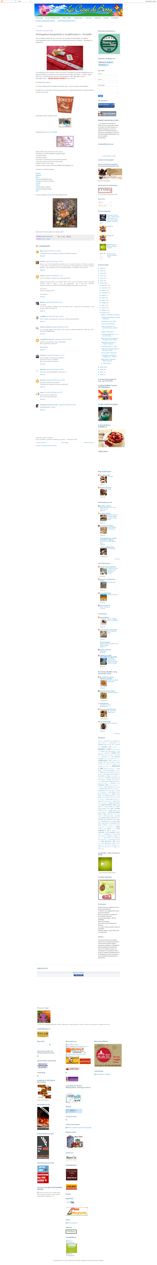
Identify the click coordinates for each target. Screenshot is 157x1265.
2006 (101, 374)
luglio (103, 297)
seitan (99, 834)
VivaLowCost (107, 846)
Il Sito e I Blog (66, 18)
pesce (104, 810)
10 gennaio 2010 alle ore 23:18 (56, 380)
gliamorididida (104, 617)
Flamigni (115, 774)
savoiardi (114, 830)
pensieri (104, 808)
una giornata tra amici (109, 843)
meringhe (103, 792)
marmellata (111, 790)
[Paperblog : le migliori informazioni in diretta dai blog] (70, 1203)
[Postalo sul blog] (64, 237)
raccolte (100, 819)
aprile (103, 305)
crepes (115, 764)
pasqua (100, 801)
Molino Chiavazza (103, 794)
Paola (55, 132)
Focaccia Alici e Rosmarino (109, 353)
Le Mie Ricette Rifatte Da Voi (66, 21)
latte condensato (108, 787)
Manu (37, 177)
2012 (101, 278)
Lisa (48, 132)
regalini (48, 239)
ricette (71, 1251)
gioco (109, 776)
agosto (104, 295)
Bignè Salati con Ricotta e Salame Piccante (112, 246)
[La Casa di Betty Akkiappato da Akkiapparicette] (72, 1063)
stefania (42, 275)
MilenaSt (42, 369)
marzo (104, 307)
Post (101, 202)
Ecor (119, 770)
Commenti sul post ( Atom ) (49, 445)
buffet (114, 753)
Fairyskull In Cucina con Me (48, 404)
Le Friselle (110, 476)
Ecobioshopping (110, 770)
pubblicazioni (114, 817)
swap (118, 839)
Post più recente (41, 442)
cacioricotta (109, 754)
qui (47, 92)
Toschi (118, 841)
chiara (42, 392)
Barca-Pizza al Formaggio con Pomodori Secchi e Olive (110, 339)
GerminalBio (101, 776)
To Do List (88, 18)
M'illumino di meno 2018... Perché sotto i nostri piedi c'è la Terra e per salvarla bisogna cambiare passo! (109, 218)
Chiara (38, 185)
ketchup (100, 787)
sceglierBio (101, 832)
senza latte (117, 834)
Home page (39, 18)
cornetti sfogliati (110, 762)
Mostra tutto (117, 558)
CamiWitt (43, 316)
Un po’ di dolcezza (105, 607)
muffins (113, 794)
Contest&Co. (115, 18)
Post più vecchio (89, 442)
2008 (101, 369)
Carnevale (104, 756)
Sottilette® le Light (112, 836)
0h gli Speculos (111, 582)
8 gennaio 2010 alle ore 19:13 (54, 302)
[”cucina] (66, 1120)
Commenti (103, 205)
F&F (37, 191)
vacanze (100, 845)
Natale (100, 796)
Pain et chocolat (105, 605)
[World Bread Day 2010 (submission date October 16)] (43, 1158)
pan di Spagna (107, 797)
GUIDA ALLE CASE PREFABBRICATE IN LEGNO (108, 656)
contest (115, 760)
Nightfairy (38, 175)
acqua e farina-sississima (108, 566)
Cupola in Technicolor (107, 332)
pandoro (102, 799)
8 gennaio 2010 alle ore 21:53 (59, 327)
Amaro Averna (102, 742)
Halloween (103, 779)
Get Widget (40, 26)
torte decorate (106, 841)
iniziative (101, 785)
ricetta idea (105, 823)
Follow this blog (78, 975)
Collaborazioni (78, 18)
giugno (104, 300)
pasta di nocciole (102, 803)
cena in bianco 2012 (112, 758)
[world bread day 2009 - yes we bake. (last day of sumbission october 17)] (43, 1183)
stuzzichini (112, 839)
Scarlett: (42, 261)
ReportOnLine (105, 821)
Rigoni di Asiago (103, 825)
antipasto (101, 744)
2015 (101, 270)
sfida (102, 836)
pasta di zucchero (114, 803)
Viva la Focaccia (105, 642)
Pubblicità (97, 18)
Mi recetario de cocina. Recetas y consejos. (107, 677)
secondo (112, 832)
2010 (101, 283)
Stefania (38, 187)
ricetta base (116, 821)
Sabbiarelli (110, 826)
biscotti (102, 751)
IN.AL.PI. (114, 783)
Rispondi (42, 256)
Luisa (51, 132)
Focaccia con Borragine (108, 324)
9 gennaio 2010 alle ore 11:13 (55, 355)
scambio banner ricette (109, 156)
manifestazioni (102, 790)
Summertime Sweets (105, 705)
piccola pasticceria (102, 812)
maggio (104, 302)
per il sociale (115, 808)
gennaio (104, 312)
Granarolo (100, 777)
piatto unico (113, 810)
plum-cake (110, 814)
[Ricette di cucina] (85, 1063)
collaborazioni (103, 760)
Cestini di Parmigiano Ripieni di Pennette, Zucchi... (110, 349)
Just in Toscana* (113, 785)
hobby (109, 779)
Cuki (107, 766)
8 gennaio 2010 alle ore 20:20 (54, 316)
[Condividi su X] (66, 237)
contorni (100, 762)
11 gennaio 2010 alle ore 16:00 (67, 404)
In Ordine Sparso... (106, 363)
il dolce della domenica (108, 781)
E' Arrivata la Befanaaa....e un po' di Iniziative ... (109, 335)
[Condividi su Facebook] (68, 237)
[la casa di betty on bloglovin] (106, 63)
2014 (101, 273)
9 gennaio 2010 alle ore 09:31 (63, 339)
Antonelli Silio (111, 744)
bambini (102, 749)
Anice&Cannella (105, 475)
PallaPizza (110, 226)
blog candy (112, 751)
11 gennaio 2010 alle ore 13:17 (53, 392)
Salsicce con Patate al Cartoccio (110, 314)
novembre (105, 288)
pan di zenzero (116, 797)
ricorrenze (113, 823)
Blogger (101, 1260)
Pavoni (118, 806)
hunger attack (117, 779)
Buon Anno (101, 755)
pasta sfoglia (109, 806)
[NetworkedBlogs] (78, 972)
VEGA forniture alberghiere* (111, 845)
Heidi (55, 90)
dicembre (104, 285)
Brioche (109, 489)
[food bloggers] (107, 115)
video (99, 846)
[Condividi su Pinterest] (70, 237)
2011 (101, 280)
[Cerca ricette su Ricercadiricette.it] (72, 1044)
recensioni (109, 819)
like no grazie (114, 788)
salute (118, 827)
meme (118, 790)
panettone (115, 799)
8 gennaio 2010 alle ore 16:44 (52, 251)
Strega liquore (103, 839)
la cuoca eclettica (105, 513)
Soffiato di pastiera (112, 594)
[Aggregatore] (75, 1052)
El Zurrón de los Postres (107, 691)
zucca (100, 848)
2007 (101, 372)
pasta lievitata (107, 805)
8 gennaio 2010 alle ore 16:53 (54, 261)
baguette (115, 746)
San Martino (108, 828)
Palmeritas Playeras (112, 692)
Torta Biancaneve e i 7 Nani (109, 346)
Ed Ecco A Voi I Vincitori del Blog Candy (112, 255)
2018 (101, 268)
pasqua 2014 (108, 801)
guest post (117, 778)
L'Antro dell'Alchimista (107, 547)
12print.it (100, 741)
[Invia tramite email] (62, 237)
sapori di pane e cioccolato (108, 629)
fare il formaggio (110, 772)
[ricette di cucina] (72, 1081)
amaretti (115, 741)
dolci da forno (109, 768)
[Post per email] (58, 236)
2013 (101, 275)
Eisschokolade (111, 548)
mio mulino (112, 792)
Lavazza (118, 787)
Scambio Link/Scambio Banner (45, 21)
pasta (115, 801)
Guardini (108, 778)
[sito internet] (106, 107)
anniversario (113, 742)
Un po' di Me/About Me (53, 18)
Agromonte (107, 741)
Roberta (38, 173)
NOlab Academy (110, 796)
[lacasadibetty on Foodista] (71, 1232)
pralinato (112, 815)
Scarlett (53, 40)
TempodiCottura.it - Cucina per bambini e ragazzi (108, 538)
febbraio (104, 310)
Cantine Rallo (117, 754)
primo (104, 818)
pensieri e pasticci (105, 506)
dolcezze (116, 766)
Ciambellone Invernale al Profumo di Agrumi (108, 343)
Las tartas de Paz (105, 721)
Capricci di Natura (105, 649)
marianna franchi (45, 327)
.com (73, 1110)
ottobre (104, 290)
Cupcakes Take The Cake (108, 709)
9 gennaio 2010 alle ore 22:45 (54, 369)
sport (99, 837)
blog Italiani (72, 1112)
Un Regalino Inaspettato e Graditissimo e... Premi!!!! (109, 356)
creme (108, 764)
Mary (41, 251)
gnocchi (116, 776)
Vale (56, 115)
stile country (107, 837)
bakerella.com (104, 703)
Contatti (105, 18)
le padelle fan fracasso (47, 339)
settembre (105, 292)
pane (108, 799)
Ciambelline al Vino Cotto (108, 321)
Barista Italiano (116, 749)
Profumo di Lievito (105, 487)
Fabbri (102, 772)
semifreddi (107, 834)
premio (44, 239)
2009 (101, 367)
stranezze (117, 837)
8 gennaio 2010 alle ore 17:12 (54, 275)
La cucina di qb (47, 90)
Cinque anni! (103, 651)
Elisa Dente (72, 1247)
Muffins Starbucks (112, 723)
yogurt (115, 846)
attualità (105, 747)
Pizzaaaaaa (110, 235)
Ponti (105, 816)
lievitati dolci (104, 788)
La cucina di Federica (106, 526)
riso (112, 825)
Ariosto (118, 744)
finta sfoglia (107, 774)
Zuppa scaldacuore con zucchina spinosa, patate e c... (109, 328)
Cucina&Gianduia (105, 593)
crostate (100, 766)
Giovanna (38, 179)
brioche (107, 753)
